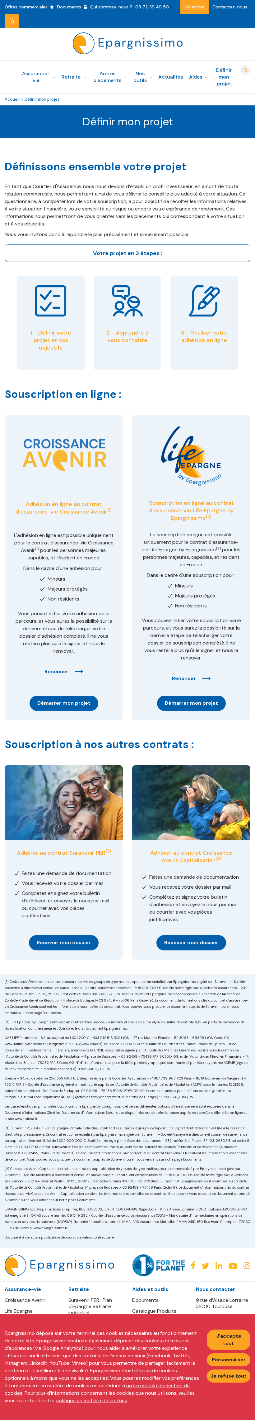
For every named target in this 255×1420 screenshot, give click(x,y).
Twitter (205, 1266)
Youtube (233, 1266)
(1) (109, 510)
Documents (145, 1300)
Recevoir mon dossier (64, 942)
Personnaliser (229, 1359)
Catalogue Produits (154, 1311)
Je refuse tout (229, 1376)
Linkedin (219, 1265)
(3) (108, 851)
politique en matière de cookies (91, 1400)
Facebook (193, 1265)
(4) (218, 858)
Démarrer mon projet (63, 703)
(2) (208, 516)
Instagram (246, 1265)
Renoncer (56, 671)
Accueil (12, 99)
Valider (245, 70)
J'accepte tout (228, 1340)
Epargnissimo (128, 43)
